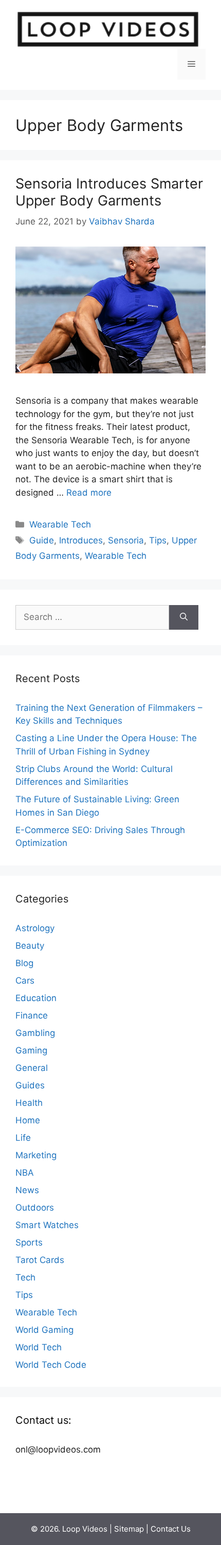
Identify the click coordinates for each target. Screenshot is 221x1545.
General (31, 1068)
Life (23, 1138)
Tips (158, 540)
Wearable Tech (60, 524)
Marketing (36, 1155)
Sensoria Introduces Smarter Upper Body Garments (109, 192)
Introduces (81, 540)
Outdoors (34, 1207)
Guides (30, 1085)
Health (29, 1103)
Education (36, 998)
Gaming (31, 1050)
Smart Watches (47, 1225)
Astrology (34, 928)
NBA (24, 1172)
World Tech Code (50, 1365)
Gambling (35, 1033)
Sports (29, 1242)
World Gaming (44, 1330)
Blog (24, 963)
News (27, 1190)
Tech (25, 1277)
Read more (89, 492)
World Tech (38, 1347)
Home (27, 1120)
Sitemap (129, 1529)
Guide (41, 540)
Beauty (29, 945)
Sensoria (126, 540)
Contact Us (171, 1529)
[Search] (183, 617)
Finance (31, 1015)
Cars (24, 980)
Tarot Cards (39, 1260)
